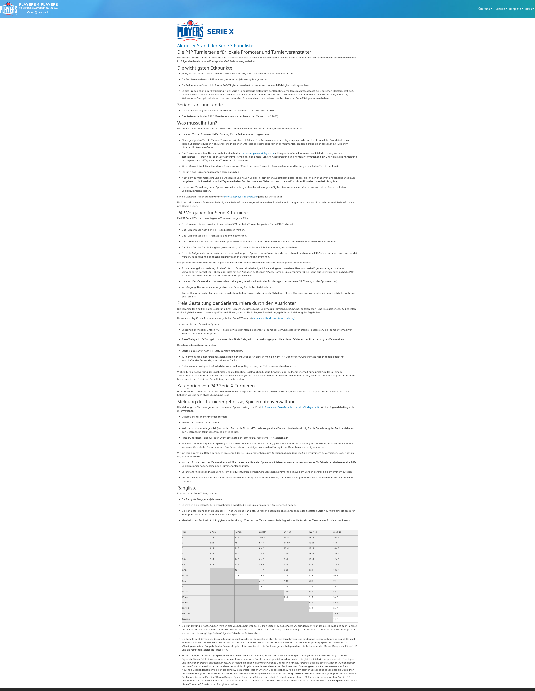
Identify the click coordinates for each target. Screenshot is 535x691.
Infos (528, 9)
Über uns (484, 9)
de (44, 12)
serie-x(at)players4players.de (258, 153)
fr (48, 12)
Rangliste (515, 9)
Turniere (499, 9)
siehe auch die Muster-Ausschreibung (273, 318)
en (40, 12)
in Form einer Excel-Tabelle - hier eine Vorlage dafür (290, 407)
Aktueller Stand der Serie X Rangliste (215, 46)
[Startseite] (8, 9)
